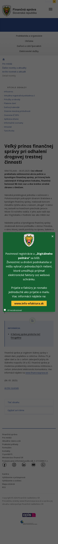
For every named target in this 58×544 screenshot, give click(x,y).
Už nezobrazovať (14, 310)
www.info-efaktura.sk (29, 303)
